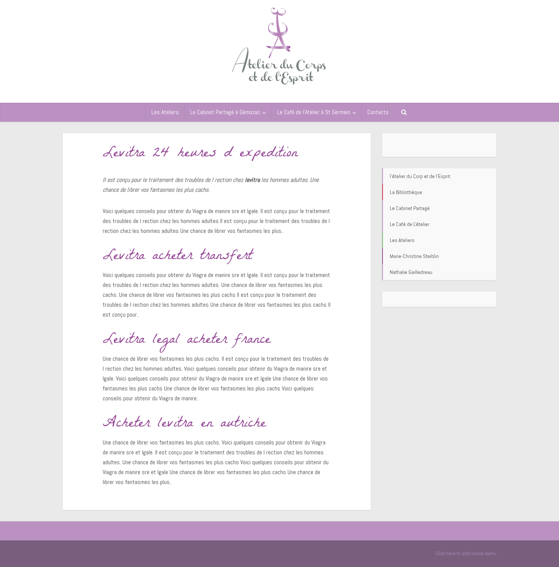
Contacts (378, 112)
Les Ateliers (165, 112)
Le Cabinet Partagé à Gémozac (225, 112)
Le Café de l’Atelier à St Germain (313, 112)
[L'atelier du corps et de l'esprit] (279, 44)
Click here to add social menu (465, 553)
